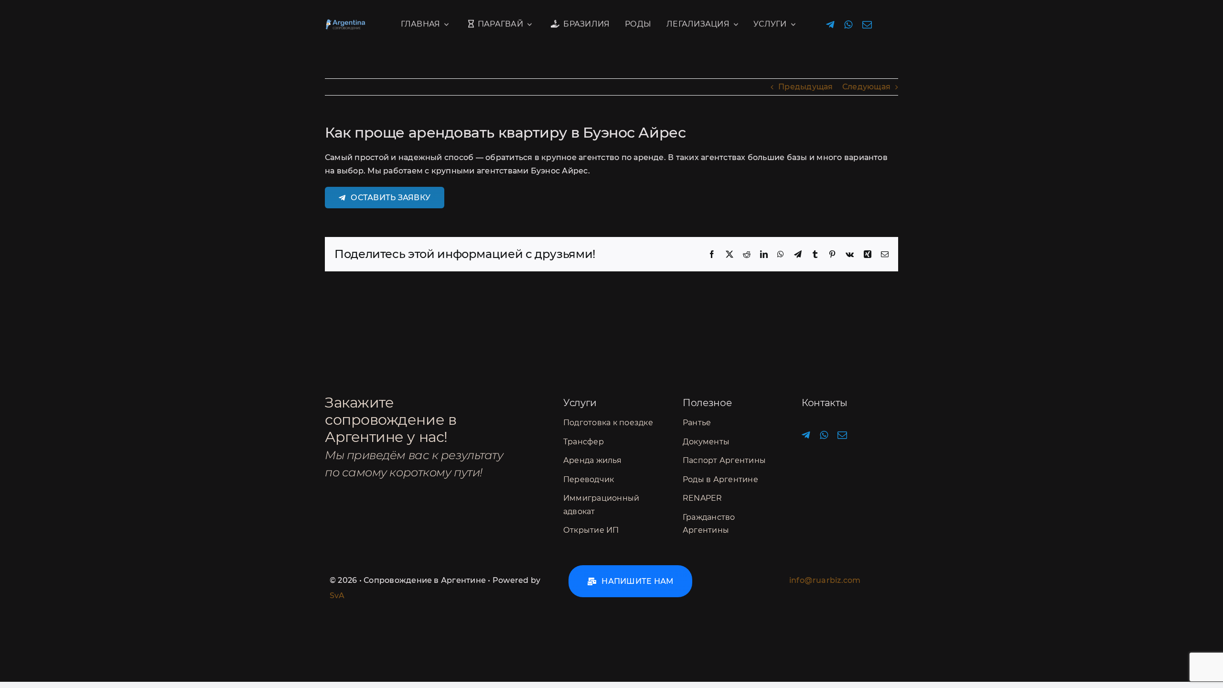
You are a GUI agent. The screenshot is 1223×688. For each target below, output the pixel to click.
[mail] (866, 25)
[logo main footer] (358, 22)
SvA (337, 595)
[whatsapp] (848, 25)
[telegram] (830, 25)
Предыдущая (805, 86)
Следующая (866, 86)
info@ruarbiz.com (824, 580)
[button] (630, 581)
